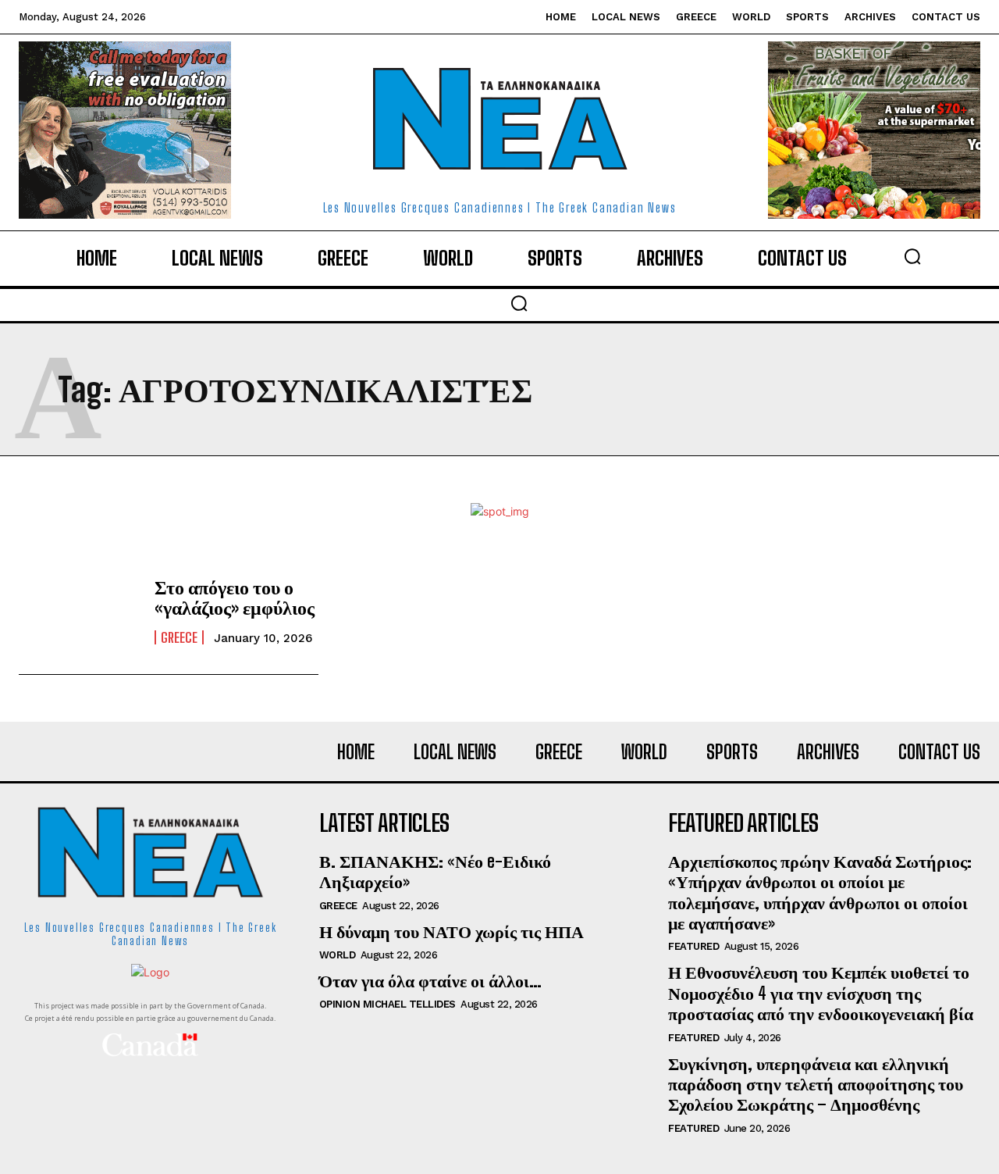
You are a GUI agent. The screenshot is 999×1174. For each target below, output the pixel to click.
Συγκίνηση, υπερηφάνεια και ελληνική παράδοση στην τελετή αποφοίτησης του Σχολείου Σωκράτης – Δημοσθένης (815, 1084)
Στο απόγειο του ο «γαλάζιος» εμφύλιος (235, 597)
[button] (912, 256)
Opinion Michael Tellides (387, 1004)
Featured (693, 946)
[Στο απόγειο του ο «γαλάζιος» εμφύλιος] (79, 610)
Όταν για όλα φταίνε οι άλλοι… (430, 980)
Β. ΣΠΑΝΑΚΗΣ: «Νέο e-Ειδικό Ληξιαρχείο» (435, 871)
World (337, 955)
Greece (179, 637)
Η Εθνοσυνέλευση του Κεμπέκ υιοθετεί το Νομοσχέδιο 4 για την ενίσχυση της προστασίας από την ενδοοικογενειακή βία (820, 993)
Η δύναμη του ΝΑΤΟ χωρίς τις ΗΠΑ (451, 931)
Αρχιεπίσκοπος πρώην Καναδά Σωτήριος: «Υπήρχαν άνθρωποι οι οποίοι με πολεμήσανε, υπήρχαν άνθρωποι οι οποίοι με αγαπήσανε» (820, 892)
